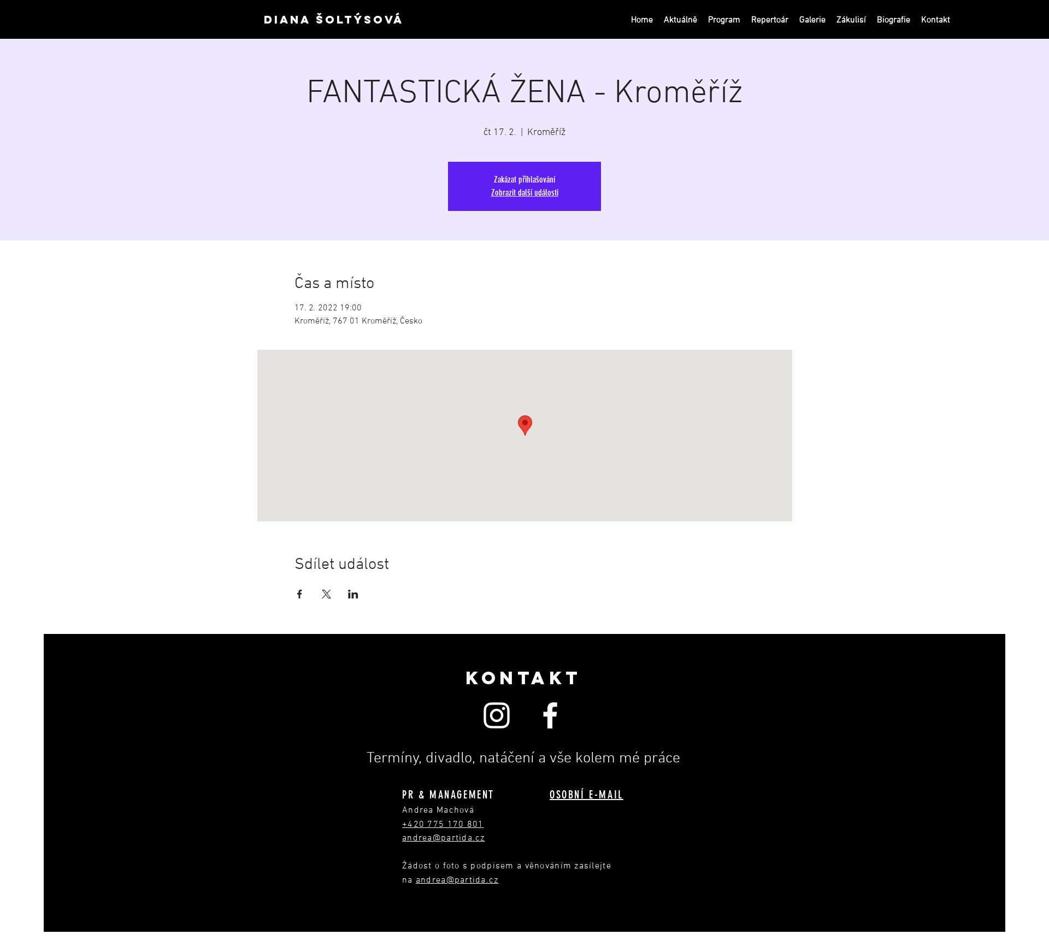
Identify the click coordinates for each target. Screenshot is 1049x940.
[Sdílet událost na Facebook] (299, 594)
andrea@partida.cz (457, 880)
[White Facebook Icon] (550, 715)
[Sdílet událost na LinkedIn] (353, 594)
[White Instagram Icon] (496, 715)
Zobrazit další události (524, 192)
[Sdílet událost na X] (326, 594)
